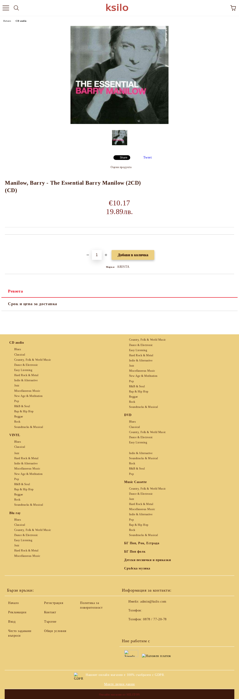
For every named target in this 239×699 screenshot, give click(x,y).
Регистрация (53, 603)
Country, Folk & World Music (32, 359)
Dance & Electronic (26, 365)
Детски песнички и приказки (147, 560)
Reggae (18, 416)
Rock (17, 421)
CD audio (21, 21)
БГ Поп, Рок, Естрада (141, 543)
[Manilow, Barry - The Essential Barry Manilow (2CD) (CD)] (119, 123)
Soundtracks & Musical (28, 427)
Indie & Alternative (26, 380)
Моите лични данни (119, 684)
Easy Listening (23, 370)
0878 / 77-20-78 (154, 619)
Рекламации (17, 612)
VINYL (14, 435)
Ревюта (15, 291)
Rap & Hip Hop (24, 411)
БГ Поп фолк (134, 551)
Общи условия (55, 631)
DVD (128, 415)
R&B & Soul (22, 406)
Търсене (50, 621)
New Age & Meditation (28, 396)
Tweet (147, 157)
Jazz (16, 385)
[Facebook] (128, 628)
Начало (7, 21)
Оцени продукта (121, 167)
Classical (19, 354)
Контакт (50, 612)
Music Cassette (135, 482)
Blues (17, 349)
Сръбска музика (137, 568)
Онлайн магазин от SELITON (119, 694)
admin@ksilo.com (153, 601)
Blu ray (15, 513)
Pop (16, 401)
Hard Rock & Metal (26, 375)
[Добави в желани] (230, 242)
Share (123, 157)
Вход (11, 621)
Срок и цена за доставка (32, 303)
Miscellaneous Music (27, 390)
